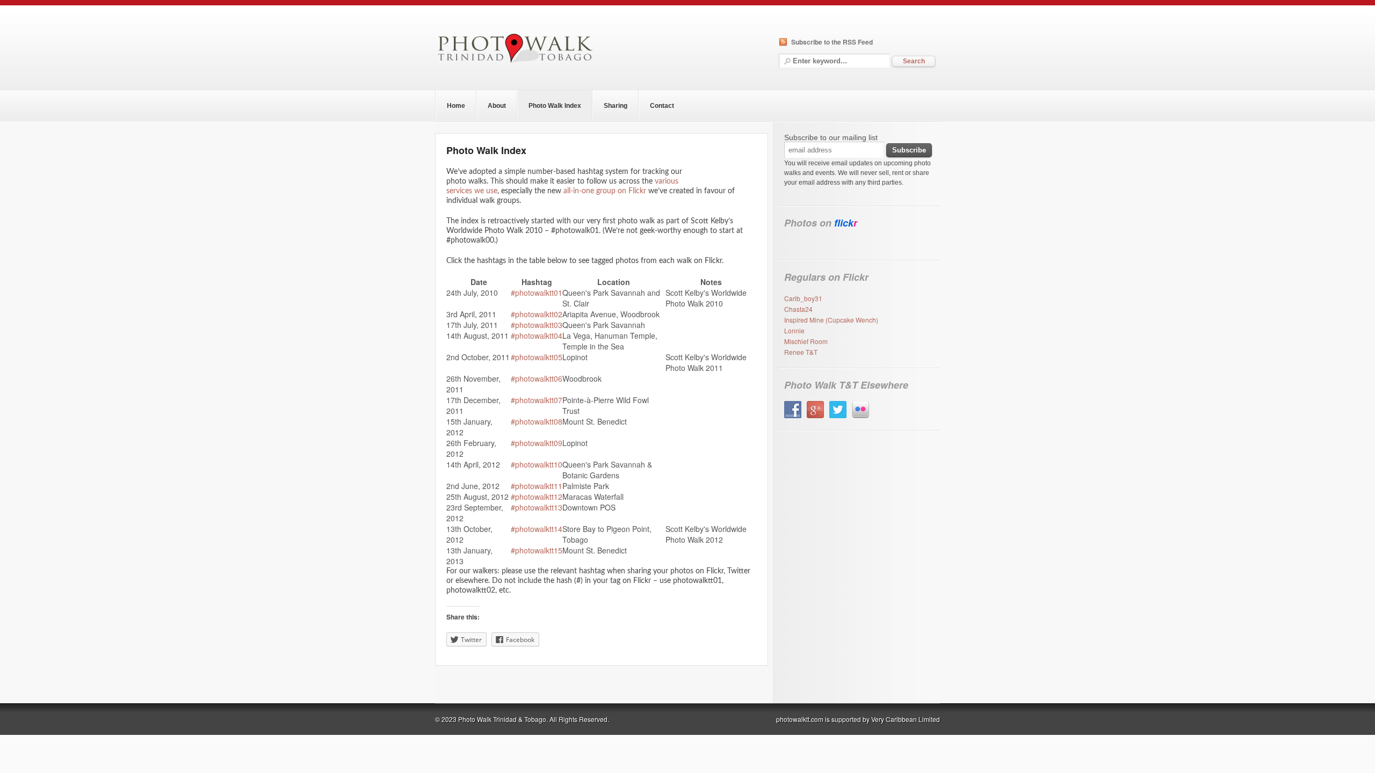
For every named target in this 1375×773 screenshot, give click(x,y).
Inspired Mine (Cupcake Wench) (831, 319)
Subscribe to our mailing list (831, 137)
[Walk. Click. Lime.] (515, 63)
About (497, 106)
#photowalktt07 (536, 400)
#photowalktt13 (536, 507)
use (491, 191)
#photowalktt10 (536, 464)
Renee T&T (800, 351)
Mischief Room (806, 341)
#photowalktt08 (536, 421)
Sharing (615, 106)
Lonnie (794, 330)
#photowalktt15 (536, 550)
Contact (662, 106)
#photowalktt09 (536, 442)
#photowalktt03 (536, 324)
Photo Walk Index (555, 106)
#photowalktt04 (536, 335)
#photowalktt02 (536, 314)
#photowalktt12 (536, 496)
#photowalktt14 (536, 528)
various (666, 181)
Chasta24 (798, 308)
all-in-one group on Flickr (604, 191)
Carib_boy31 (803, 298)
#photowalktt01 (536, 292)
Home (456, 106)
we (479, 191)
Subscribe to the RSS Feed (832, 42)
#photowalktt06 (536, 378)
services (459, 191)
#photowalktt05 (536, 357)
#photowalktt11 (536, 485)
